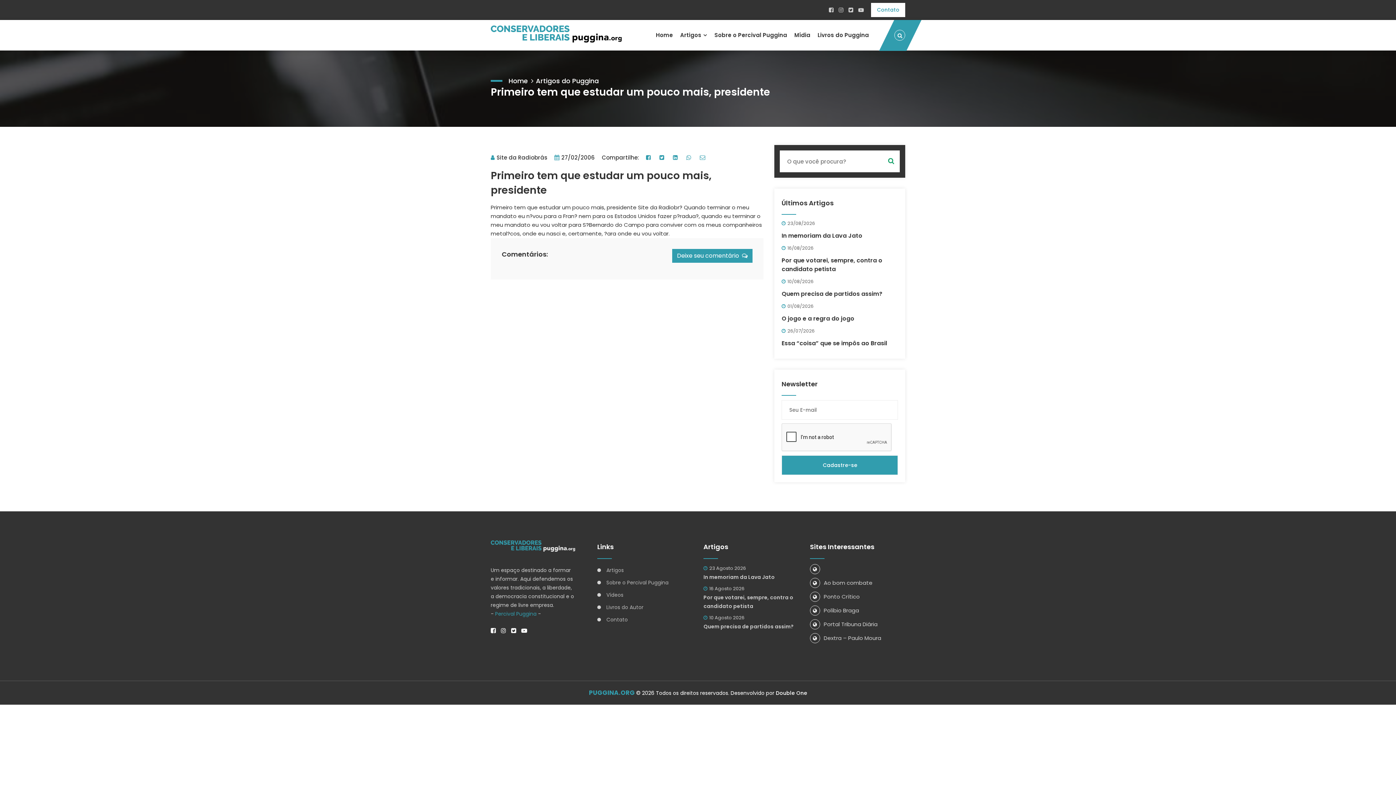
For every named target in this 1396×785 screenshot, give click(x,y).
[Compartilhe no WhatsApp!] (689, 157)
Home (664, 35)
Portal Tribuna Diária (851, 624)
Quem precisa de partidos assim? (832, 294)
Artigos (690, 35)
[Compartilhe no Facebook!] (649, 157)
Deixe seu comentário (709, 255)
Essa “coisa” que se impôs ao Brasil (834, 343)
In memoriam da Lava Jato (822, 236)
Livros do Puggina (843, 35)
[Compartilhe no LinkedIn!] (676, 157)
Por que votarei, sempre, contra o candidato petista (832, 264)
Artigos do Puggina (567, 80)
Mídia (802, 35)
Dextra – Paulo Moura (852, 638)
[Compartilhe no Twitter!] (662, 157)
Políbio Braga (841, 610)
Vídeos (614, 595)
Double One (791, 693)
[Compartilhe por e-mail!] (703, 157)
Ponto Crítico (842, 596)
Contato (888, 9)
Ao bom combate (848, 583)
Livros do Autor (624, 607)
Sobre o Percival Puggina (750, 35)
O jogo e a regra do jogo (818, 318)
